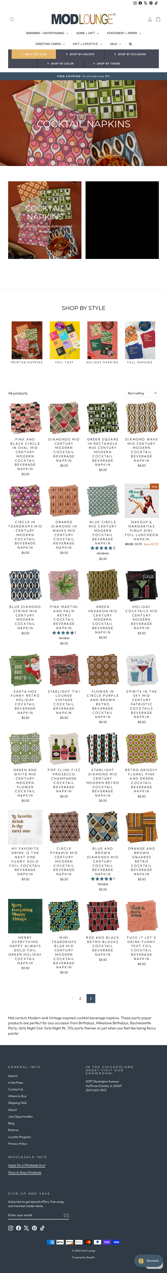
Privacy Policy (17, 1144)
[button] (102, 548)
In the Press (15, 1083)
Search (13, 1076)
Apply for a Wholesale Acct (26, 1165)
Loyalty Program (19, 1137)
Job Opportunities (20, 1116)
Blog (11, 1123)
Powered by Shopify (83, 1257)
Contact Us (15, 1089)
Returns (13, 1130)
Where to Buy (17, 1096)
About (12, 1110)
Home (74, 114)
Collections (88, 114)
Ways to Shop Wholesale (24, 1172)
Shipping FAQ (17, 1103)
